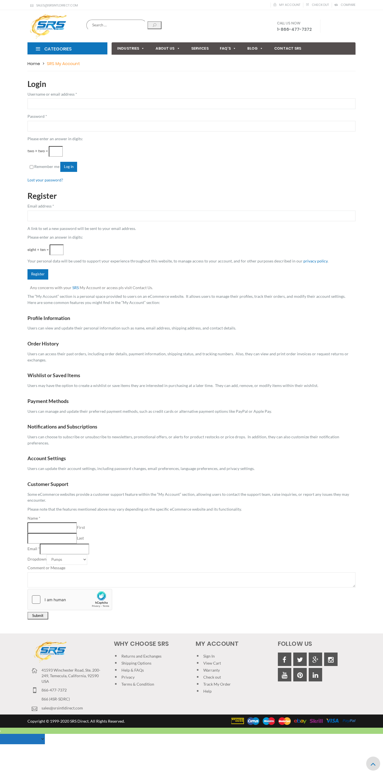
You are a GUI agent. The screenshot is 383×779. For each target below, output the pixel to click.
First (81, 527)
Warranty (211, 670)
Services (200, 48)
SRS (75, 287)
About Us (165, 48)
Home (33, 63)
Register (38, 274)
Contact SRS (287, 48)
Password (37, 116)
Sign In (209, 656)
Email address (40, 205)
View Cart (212, 663)
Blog (252, 48)
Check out (212, 677)
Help (207, 691)
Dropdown (37, 559)
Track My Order (217, 684)
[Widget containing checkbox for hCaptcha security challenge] (69, 599)
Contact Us (142, 287)
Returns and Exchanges (141, 656)
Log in (68, 167)
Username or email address (52, 93)
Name (33, 518)
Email (33, 548)
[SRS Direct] (46, 26)
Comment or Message (46, 567)
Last (80, 538)
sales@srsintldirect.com (57, 5)
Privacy (128, 677)
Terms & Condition (137, 684)
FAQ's (225, 48)
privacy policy (315, 261)
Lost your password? (45, 180)
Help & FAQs (132, 670)
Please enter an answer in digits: (55, 138)
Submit (37, 616)
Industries (128, 48)
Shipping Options (136, 663)
